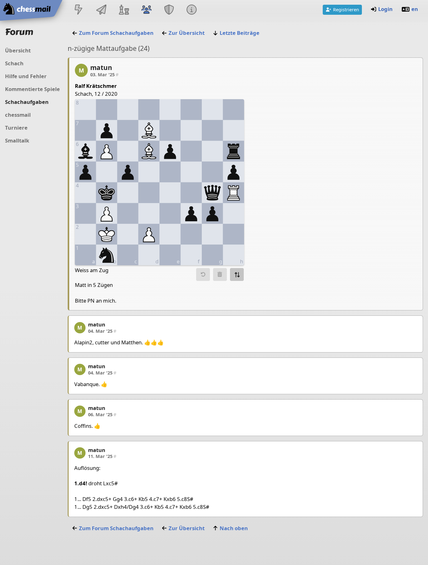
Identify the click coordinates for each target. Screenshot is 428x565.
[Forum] (146, 10)
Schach (14, 63)
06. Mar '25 (102, 414)
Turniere (16, 127)
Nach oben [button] (234, 528)
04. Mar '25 (102, 331)
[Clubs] (169, 10)
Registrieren (346, 9)
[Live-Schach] (78, 10)
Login (385, 9)
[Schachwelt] (123, 10)
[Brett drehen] (237, 274)
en (414, 9)
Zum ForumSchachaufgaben (116, 32)
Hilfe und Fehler (26, 76)
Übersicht (18, 50)
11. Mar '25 (102, 456)
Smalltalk (17, 140)
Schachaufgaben (27, 101)
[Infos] (191, 10)
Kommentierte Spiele (32, 89)
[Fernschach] (101, 10)
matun (101, 67)
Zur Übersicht (187, 32)
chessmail (18, 114)
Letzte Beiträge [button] (239, 32)
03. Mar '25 (104, 74)
